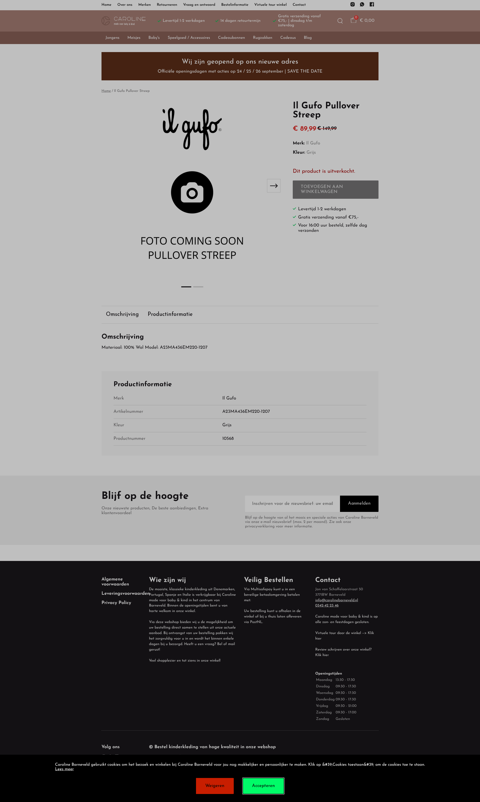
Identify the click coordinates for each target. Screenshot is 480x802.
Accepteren (263, 786)
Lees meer (64, 769)
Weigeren (214, 786)
